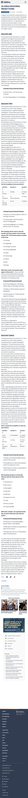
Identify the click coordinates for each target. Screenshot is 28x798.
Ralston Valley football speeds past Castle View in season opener (13, 671)
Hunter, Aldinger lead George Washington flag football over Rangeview (12, 657)
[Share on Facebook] (7, 577)
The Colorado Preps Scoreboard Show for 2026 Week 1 (14, 661)
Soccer (3, 735)
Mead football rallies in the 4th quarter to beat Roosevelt (14, 664)
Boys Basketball (5, 713)
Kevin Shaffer (19, 12)
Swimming (4, 752)
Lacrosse (4, 747)
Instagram (10, 648)
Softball (4, 726)
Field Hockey (5, 745)
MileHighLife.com (6, 773)
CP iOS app (10, 638)
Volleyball (4, 721)
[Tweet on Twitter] (10, 577)
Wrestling (4, 719)
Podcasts (4, 758)
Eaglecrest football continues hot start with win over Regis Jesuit (14, 667)
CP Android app (11, 641)
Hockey (3, 742)
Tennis (3, 737)
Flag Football (5, 750)
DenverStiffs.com (6, 767)
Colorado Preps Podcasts (13, 635)
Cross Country (5, 732)
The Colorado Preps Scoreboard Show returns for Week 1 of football (14, 677)
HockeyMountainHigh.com (7, 770)
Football (4, 711)
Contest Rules (5, 792)
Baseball (4, 724)
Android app (6, 779)
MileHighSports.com (6, 765)
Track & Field (5, 730)
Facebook (9, 643)
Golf (3, 740)
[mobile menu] (25, 2)
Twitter (9, 646)
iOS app (5, 776)
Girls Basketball (5, 12)
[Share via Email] (14, 577)
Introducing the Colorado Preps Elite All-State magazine (8, 612)
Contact (4, 790)
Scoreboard (5, 756)
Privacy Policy (5, 795)
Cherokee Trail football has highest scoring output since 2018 (13, 674)
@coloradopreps (6, 588)
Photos (3, 760)
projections (4, 580)
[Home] (5, 2)
